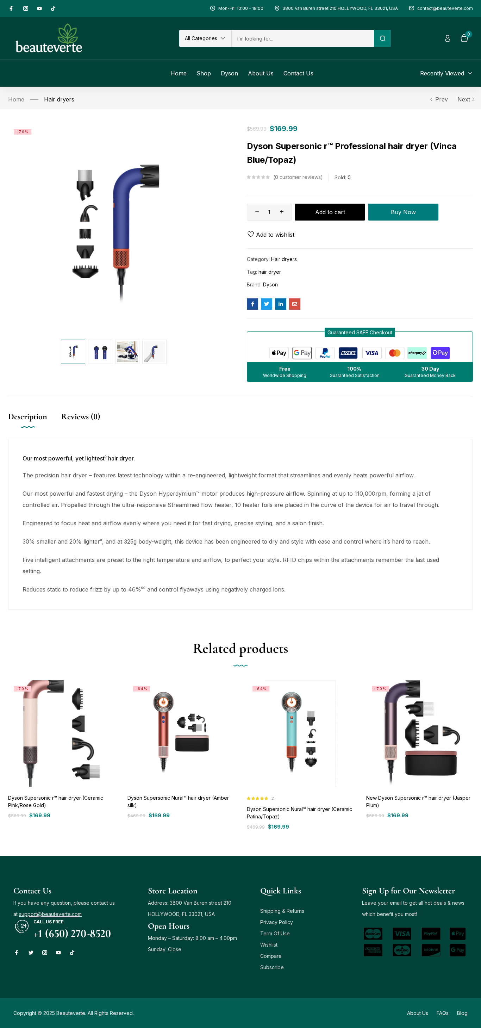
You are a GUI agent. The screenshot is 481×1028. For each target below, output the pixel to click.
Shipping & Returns (282, 911)
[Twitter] (31, 952)
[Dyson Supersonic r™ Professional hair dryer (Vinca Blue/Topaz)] (252, 304)
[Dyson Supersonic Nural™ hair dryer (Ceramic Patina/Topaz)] (300, 733)
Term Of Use (275, 933)
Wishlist (268, 945)
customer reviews (298, 177)
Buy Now (403, 212)
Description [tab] (27, 416)
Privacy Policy (276, 922)
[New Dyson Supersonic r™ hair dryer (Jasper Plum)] (419, 733)
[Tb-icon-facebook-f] (12, 8)
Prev (441, 99)
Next (463, 99)
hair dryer (269, 272)
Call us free (48, 921)
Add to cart (330, 212)
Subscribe (272, 967)
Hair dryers (59, 99)
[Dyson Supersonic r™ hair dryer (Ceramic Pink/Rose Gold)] (61, 733)
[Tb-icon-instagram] (25, 8)
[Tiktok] (53, 8)
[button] (205, 38)
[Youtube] (39, 8)
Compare (271, 956)
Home (16, 99)
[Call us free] (22, 926)
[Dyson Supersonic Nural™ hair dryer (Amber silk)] (180, 733)
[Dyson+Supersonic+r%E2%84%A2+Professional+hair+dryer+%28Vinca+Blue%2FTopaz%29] (266, 304)
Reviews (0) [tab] (80, 416)
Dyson (270, 284)
